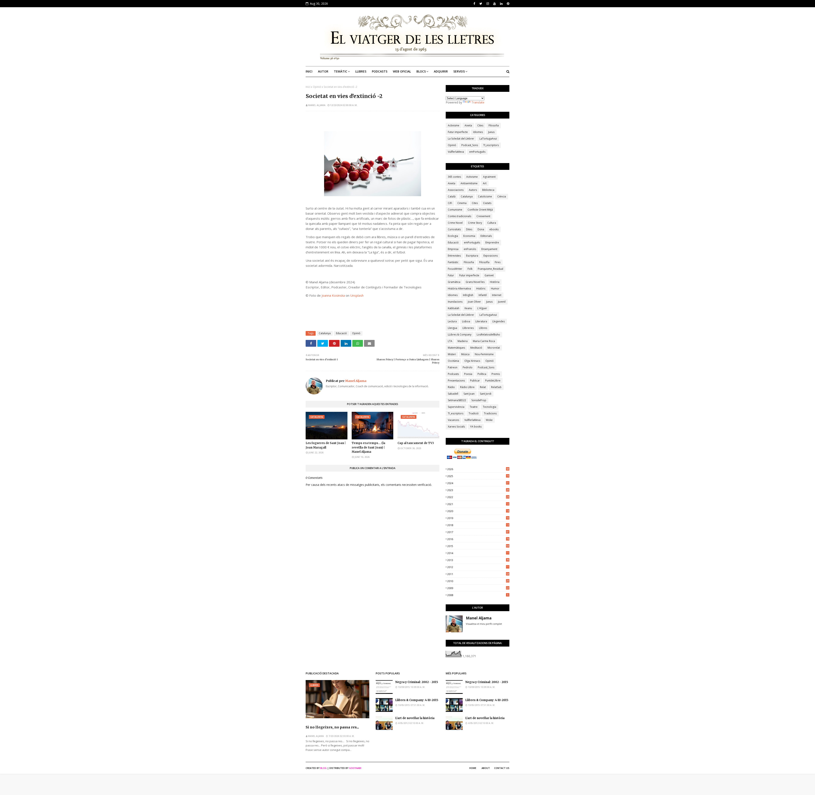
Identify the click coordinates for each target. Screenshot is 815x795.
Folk (470, 269)
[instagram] (487, 3)
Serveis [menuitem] (459, 71)
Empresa (453, 249)
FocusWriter (455, 269)
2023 (478, 490)
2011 (478, 574)
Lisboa (466, 321)
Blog (323, 768)
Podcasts (453, 374)
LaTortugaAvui (488, 138)
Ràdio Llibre (467, 387)
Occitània (453, 361)
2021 (478, 504)
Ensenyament (489, 249)
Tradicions (490, 413)
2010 (478, 581)
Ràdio (451, 387)
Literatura (481, 321)
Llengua (452, 328)
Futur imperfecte (458, 132)
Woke (489, 420)
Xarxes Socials (456, 426)
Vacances (453, 420)
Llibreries (468, 328)
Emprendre (492, 242)
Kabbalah (453, 308)
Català (451, 196)
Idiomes (478, 132)
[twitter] (480, 3)
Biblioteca (488, 190)
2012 (478, 567)
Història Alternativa (459, 288)
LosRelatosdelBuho (488, 334)
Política (482, 374)
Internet (496, 295)
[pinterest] (507, 3)
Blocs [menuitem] (421, 71)
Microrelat (494, 347)
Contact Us (501, 768)
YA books (476, 426)
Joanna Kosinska (333, 295)
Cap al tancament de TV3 (416, 443)
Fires (497, 262)
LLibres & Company (459, 334)
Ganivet (489, 275)
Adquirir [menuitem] (441, 71)
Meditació (476, 347)
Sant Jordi (485, 393)
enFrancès (470, 249)
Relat (483, 387)
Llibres (483, 328)
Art (484, 183)
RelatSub (496, 387)
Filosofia (494, 125)
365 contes (454, 177)
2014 (478, 553)
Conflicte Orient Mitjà (480, 209)
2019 (478, 518)
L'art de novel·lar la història (414, 718)
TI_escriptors (491, 145)
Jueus (491, 132)
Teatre (474, 407)
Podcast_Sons (469, 145)
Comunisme (455, 209)
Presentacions (456, 380)
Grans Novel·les (475, 282)
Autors (473, 190)
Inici (308, 87)
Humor (495, 288)
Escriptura (472, 255)
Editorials (486, 236)
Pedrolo (467, 367)
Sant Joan (469, 393)
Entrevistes (454, 255)
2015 (478, 546)
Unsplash (357, 295)
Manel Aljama (316, 105)
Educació (341, 333)
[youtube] (494, 3)
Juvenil (502, 301)
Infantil (483, 295)
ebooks (494, 229)
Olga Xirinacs (472, 361)
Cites (480, 125)
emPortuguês (477, 152)
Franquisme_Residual (490, 269)
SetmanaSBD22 (457, 400)
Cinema (462, 203)
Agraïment (489, 177)
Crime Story (475, 223)
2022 (478, 497)
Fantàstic (453, 262)
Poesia (468, 374)
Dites (469, 229)
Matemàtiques (456, 347)
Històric (481, 288)
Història (494, 282)
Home (472, 768)
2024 (478, 483)
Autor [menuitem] (323, 71)
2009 (478, 588)
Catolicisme (485, 196)
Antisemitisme (469, 183)
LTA (450, 341)
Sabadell (453, 393)
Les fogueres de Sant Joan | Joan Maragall (326, 445)
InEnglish (468, 295)
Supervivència (456, 407)
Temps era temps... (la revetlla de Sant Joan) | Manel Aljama (368, 447)
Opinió (317, 87)
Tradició (474, 413)
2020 (478, 511)
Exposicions (490, 255)
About (486, 768)
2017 (478, 532)
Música (465, 354)
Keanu (468, 308)
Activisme (453, 125)
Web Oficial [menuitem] (402, 71)
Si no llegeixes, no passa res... (332, 727)
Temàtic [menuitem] (340, 71)
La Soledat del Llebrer (461, 138)
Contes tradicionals (459, 216)
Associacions (456, 190)
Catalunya (325, 333)
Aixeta (468, 125)
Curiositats (454, 229)
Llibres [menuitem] (360, 71)
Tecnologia (489, 407)
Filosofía (484, 262)
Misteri (452, 354)
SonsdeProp (478, 400)
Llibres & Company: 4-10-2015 (416, 700)
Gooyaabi (355, 768)
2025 (478, 476)
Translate (477, 102)
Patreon (452, 367)
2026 (478, 469)
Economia (469, 236)
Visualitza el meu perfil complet (484, 623)
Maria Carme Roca (484, 341)
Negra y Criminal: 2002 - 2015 (416, 682)
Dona (481, 229)
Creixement (483, 216)
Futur (451, 275)
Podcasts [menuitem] (379, 71)
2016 (478, 539)
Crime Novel (455, 223)
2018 (478, 525)
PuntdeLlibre (492, 380)
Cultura (491, 223)
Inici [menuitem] (309, 71)
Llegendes (498, 321)
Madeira (463, 341)
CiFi (450, 203)
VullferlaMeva (456, 152)
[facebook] (474, 3)
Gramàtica (454, 282)
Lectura (452, 321)
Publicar (475, 380)
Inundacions (455, 301)
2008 (477, 595)
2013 (478, 560)
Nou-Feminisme (484, 354)
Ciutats (487, 203)
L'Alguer (482, 308)
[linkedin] (501, 3)
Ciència (501, 196)
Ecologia (453, 236)
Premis (496, 374)
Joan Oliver (474, 301)
